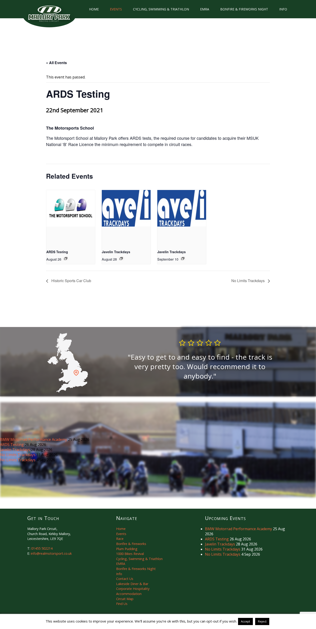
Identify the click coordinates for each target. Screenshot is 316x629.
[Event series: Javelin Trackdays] (121, 258)
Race (120, 538)
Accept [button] (245, 621)
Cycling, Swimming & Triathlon (161, 9)
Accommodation (129, 594)
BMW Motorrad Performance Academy (34, 439)
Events (116, 9)
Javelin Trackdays (116, 251)
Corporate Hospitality (132, 588)
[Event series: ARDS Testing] (65, 258)
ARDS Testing (57, 251)
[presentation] (70, 208)
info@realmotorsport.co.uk (51, 553)
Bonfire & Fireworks (131, 544)
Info (283, 9)
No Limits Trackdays (248, 280)
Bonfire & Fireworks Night (244, 9)
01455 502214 (42, 548)
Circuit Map (124, 599)
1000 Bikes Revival (130, 553)
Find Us (121, 603)
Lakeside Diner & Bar (132, 584)
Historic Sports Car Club (70, 280)
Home (94, 9)
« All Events (56, 62)
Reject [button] (262, 621)
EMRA (204, 9)
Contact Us (124, 578)
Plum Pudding (126, 549)
